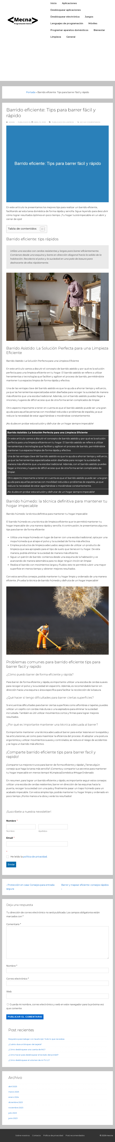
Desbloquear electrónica (65, 16)
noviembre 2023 (15, 1107)
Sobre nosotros (22, 1135)
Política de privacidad (53, 1135)
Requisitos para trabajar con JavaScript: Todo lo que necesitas (36, 1039)
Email (10, 838)
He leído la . (29, 856)
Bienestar (99, 30)
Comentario (13, 924)
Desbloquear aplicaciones (65, 10)
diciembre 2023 (15, 1102)
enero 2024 (13, 1097)
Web (9, 991)
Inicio (53, 3)
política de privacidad (35, 856)
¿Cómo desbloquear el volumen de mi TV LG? (29, 1060)
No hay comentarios (90, 122)
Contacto (36, 1135)
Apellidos (42, 831)
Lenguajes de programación (66, 23)
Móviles (92, 23)
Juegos (89, 16)
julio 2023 (12, 1113)
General (70, 37)
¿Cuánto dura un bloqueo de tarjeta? (25, 1044)
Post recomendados (75, 1135)
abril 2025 (12, 1086)
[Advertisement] (57, 61)
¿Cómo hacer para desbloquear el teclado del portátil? (33, 1055)
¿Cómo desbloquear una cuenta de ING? (26, 1049)
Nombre (10, 831)
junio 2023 (13, 1118)
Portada (30, 92)
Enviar (11, 864)
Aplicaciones (69, 3)
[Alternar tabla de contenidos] (41, 229)
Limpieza (55, 37)
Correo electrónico (16, 978)
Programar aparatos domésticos (69, 30)
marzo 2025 (13, 1092)
